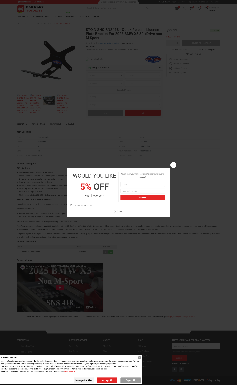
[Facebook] (116, 211)
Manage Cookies (83, 380)
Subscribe (143, 198)
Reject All (131, 380)
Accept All (107, 380)
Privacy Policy (69, 371)
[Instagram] (121, 211)
